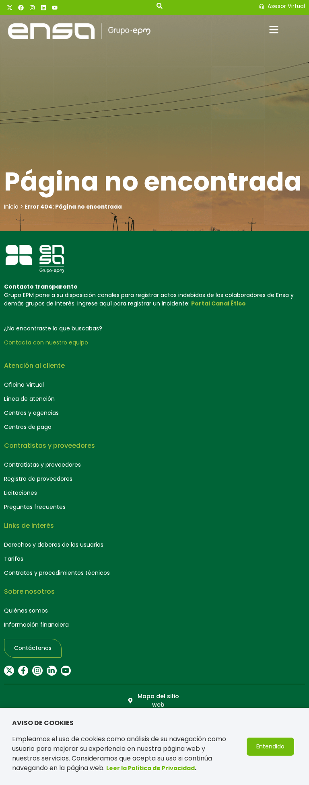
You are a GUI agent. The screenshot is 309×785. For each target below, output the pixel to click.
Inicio (11, 207)
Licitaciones (20, 493)
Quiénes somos (26, 611)
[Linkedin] (43, 7)
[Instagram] (32, 7)
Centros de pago (28, 427)
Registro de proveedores (38, 479)
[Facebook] (21, 7)
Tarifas (13, 559)
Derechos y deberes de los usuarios (53, 545)
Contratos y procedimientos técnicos (57, 573)
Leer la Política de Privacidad (150, 768)
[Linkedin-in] (52, 671)
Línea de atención (29, 399)
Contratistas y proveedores (42, 465)
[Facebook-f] (23, 671)
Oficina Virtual (24, 385)
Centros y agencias (31, 413)
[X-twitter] (9, 7)
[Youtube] (54, 7)
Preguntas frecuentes (35, 507)
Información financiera (36, 625)
